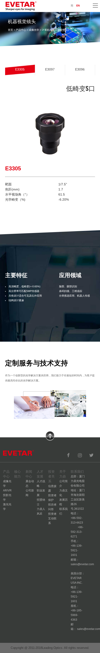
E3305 (20, 69)
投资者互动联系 (52, 518)
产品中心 (21, 29)
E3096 (80, 69)
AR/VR (7, 490)
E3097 (50, 69)
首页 (10, 29)
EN (78, 5)
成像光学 (34, 29)
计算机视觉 (48, 29)
